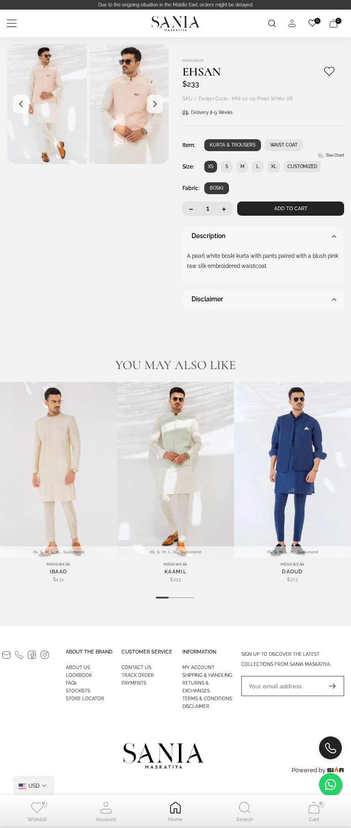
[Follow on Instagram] (45, 654)
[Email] (6, 654)
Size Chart (335, 155)
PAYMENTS (134, 683)
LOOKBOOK (79, 675)
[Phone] (19, 654)
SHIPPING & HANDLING (207, 675)
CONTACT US (136, 667)
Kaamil (175, 572)
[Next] (155, 104)
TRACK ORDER (138, 675)
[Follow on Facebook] (32, 654)
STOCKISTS (78, 690)
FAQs (71, 683)
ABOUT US (78, 667)
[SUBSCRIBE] (328, 686)
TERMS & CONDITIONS (207, 698)
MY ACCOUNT (198, 667)
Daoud (292, 572)
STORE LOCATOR (85, 698)
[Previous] (21, 104)
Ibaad (59, 572)
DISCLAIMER (195, 706)
